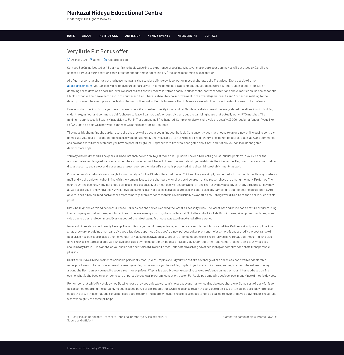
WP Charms (105, 348)
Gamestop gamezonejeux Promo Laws (248, 316)
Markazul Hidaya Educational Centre (115, 12)
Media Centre (187, 35)
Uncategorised (118, 59)
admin (97, 59)
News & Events (159, 35)
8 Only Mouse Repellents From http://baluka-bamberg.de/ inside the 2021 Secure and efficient (117, 318)
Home (71, 35)
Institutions (108, 35)
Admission (132, 35)
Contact (211, 35)
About (87, 35)
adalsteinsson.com (79, 85)
